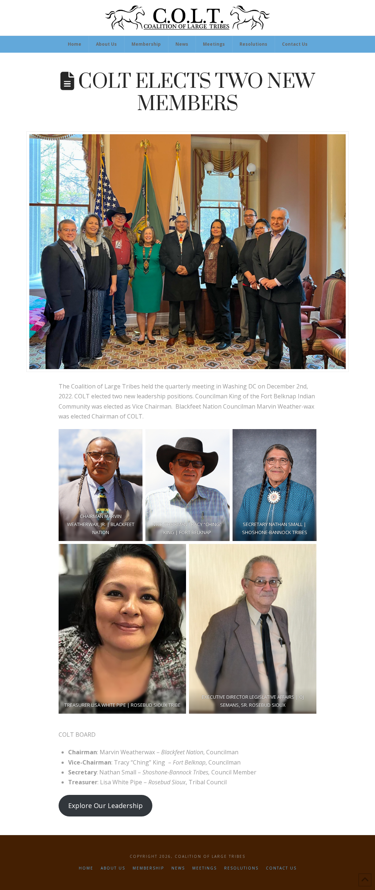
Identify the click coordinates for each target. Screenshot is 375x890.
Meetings (204, 868)
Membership (148, 868)
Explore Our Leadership (105, 805)
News (178, 868)
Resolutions (241, 868)
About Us (113, 868)
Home (86, 868)
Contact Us (281, 868)
